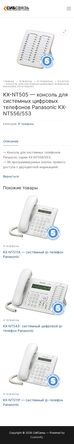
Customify (36, 437)
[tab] (10, 141)
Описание (10, 141)
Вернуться (11, 176)
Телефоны (25, 81)
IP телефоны (45, 81)
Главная (8, 81)
